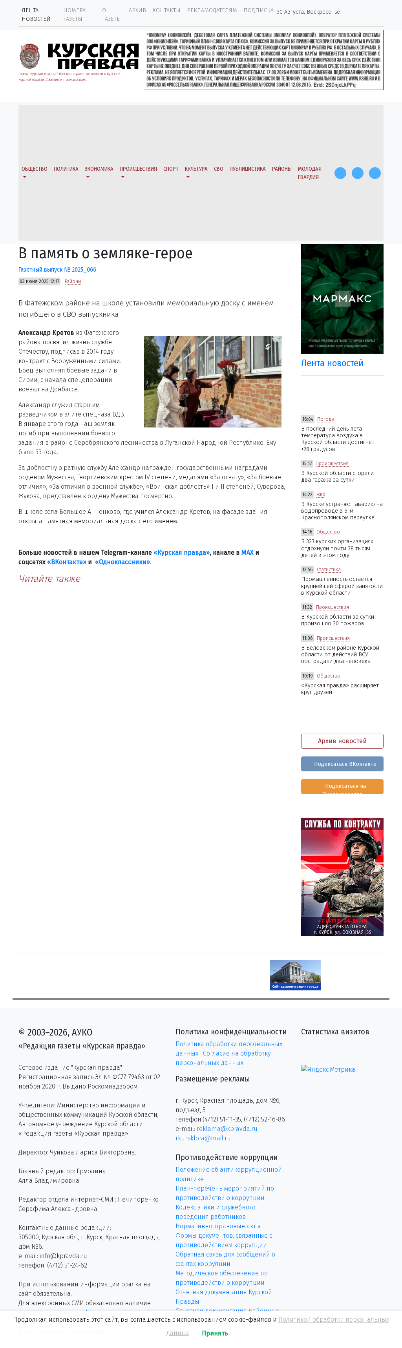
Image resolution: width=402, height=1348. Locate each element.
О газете (111, 14)
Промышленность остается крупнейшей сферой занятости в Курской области (342, 586)
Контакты (166, 10)
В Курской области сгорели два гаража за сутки (337, 476)
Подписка (258, 10)
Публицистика (248, 169)
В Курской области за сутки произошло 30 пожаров (337, 620)
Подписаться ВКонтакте (344, 764)
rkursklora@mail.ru (203, 1138)
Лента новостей (36, 14)
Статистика (329, 569)
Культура (196, 169)
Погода (325, 419)
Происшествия (138, 169)
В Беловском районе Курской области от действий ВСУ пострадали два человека (340, 655)
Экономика (99, 169)
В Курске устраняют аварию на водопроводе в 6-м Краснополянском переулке (342, 511)
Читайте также (49, 578)
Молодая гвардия (310, 173)
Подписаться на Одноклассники (344, 788)
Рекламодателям (212, 10)
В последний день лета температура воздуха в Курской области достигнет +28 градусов (338, 439)
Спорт (171, 169)
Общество (35, 169)
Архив (137, 10)
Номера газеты (74, 14)
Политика (66, 169)
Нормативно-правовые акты (218, 1226)
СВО (218, 169)
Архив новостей (342, 741)
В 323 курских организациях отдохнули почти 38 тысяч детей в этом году (337, 548)
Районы (282, 169)
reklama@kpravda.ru (227, 1128)
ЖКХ (320, 494)
